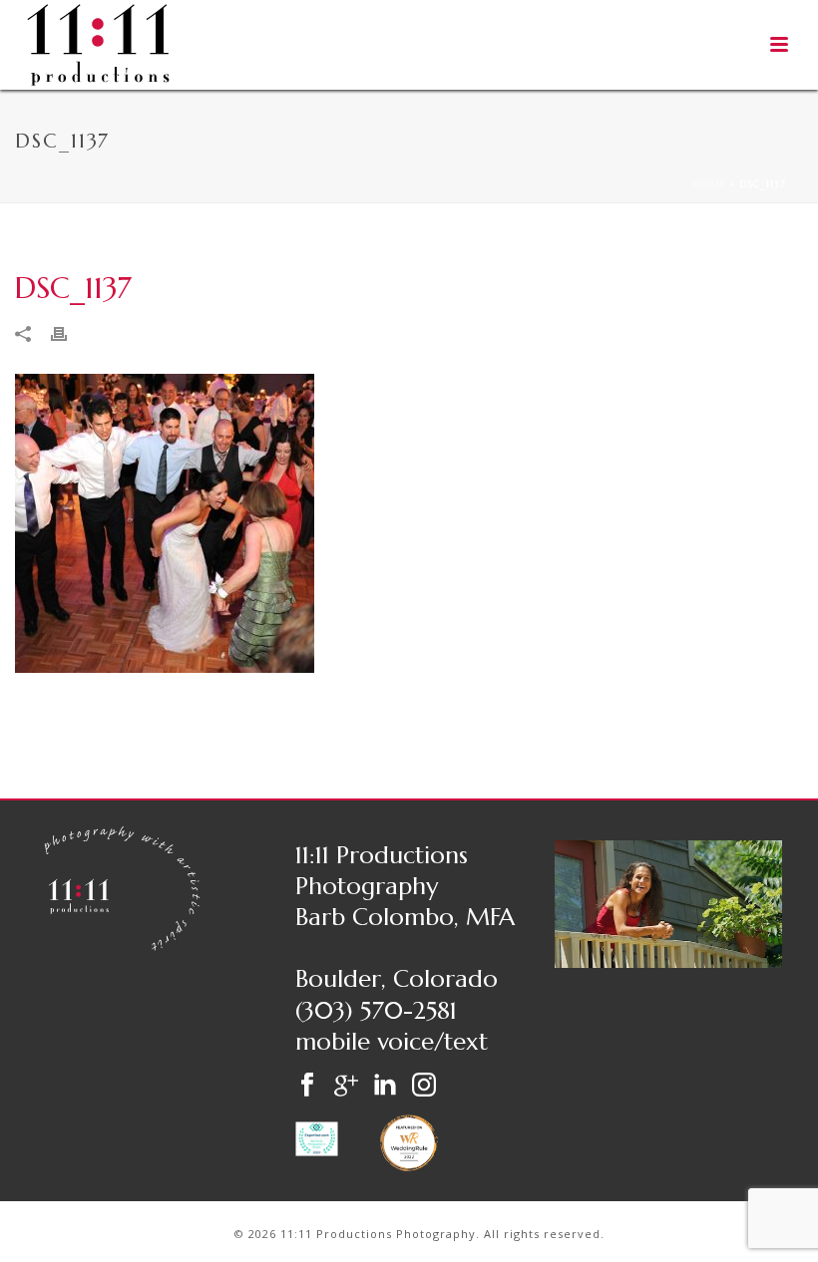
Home (709, 183)
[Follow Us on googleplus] (346, 1086)
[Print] (69, 332)
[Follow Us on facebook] (307, 1086)
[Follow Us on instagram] (424, 1086)
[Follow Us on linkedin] (385, 1086)
